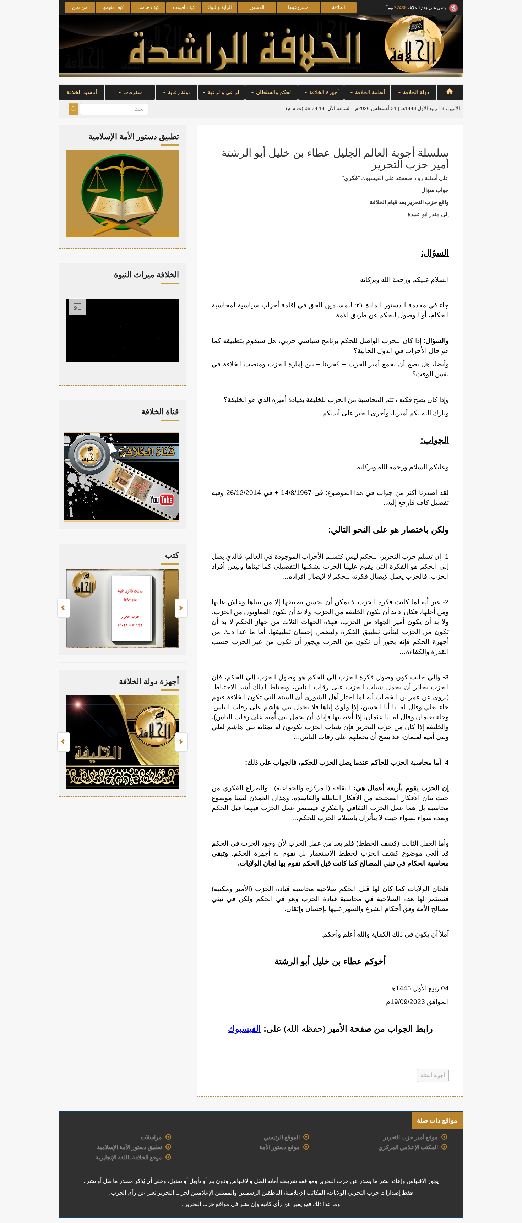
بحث (73, 109)
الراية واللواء (219, 7)
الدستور (257, 7)
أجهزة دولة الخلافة (149, 681)
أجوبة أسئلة (432, 1075)
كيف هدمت (148, 7)
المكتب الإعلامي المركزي (408, 1147)
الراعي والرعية (223, 92)
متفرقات (132, 92)
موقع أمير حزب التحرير (411, 1137)
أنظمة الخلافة (369, 92)
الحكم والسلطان (274, 92)
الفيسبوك (244, 1028)
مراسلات (151, 1137)
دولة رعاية (179, 92)
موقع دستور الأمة (279, 1147)
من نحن (79, 7)
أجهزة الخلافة (323, 92)
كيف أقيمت (184, 7)
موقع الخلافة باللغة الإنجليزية (129, 1157)
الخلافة (338, 7)
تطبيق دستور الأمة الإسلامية (129, 1147)
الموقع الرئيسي (282, 1137)
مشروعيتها (298, 7)
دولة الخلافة (415, 92)
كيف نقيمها (113, 7)
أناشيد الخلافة (81, 92)
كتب (172, 555)
